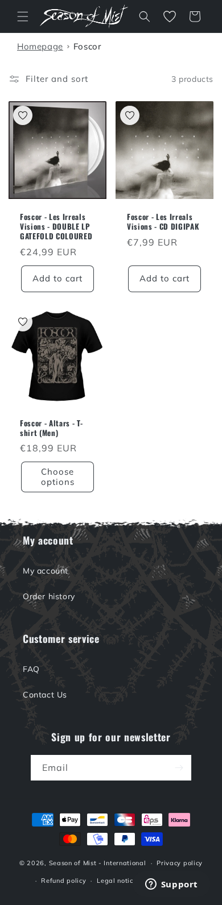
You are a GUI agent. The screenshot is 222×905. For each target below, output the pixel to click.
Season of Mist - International (97, 863)
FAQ (31, 669)
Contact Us (45, 695)
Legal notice (117, 881)
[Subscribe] (178, 767)
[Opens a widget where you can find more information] (171, 885)
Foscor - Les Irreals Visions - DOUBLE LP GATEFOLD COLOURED (56, 226)
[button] (22, 16)
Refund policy (63, 881)
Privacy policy (180, 863)
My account (45, 571)
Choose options (58, 476)
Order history (49, 596)
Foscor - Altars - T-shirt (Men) (51, 428)
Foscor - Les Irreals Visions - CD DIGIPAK (163, 221)
